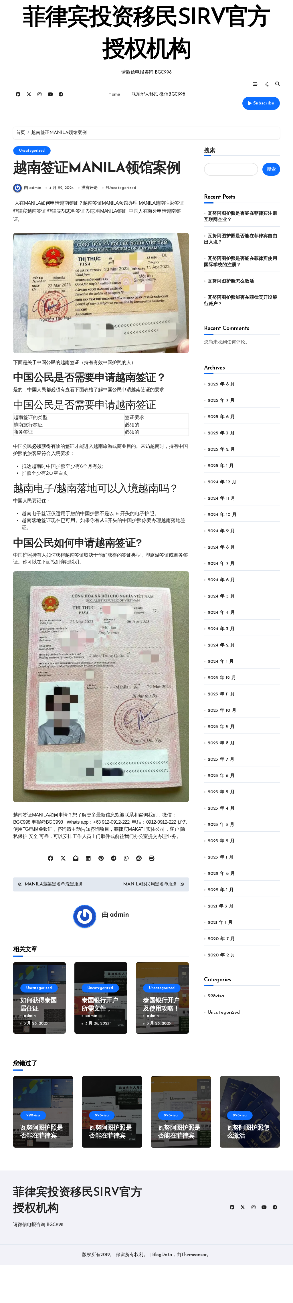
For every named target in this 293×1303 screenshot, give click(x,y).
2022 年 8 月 (221, 873)
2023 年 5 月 (221, 792)
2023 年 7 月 (221, 759)
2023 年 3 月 (221, 824)
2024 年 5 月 (221, 596)
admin (119, 915)
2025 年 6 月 (221, 417)
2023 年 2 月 (221, 841)
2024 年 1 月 (221, 661)
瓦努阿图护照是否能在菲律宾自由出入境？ (110, 1136)
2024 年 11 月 (221, 498)
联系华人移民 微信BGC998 (158, 94)
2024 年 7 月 (221, 563)
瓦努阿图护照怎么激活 (231, 281)
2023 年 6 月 (221, 776)
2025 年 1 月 (221, 466)
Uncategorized (32, 151)
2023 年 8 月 (221, 743)
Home (114, 94)
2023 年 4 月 (221, 808)
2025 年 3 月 (221, 433)
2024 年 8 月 (221, 547)
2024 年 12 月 (222, 482)
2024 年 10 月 (222, 515)
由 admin (32, 188)
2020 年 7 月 (221, 939)
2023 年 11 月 (221, 694)
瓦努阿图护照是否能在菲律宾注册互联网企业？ (41, 1136)
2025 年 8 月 (221, 384)
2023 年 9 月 (221, 727)
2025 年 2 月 (221, 449)
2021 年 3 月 (220, 906)
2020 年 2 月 (221, 955)
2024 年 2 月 (221, 645)
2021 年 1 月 (220, 922)
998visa (216, 996)
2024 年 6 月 (221, 580)
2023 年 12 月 (222, 678)
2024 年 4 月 (221, 612)
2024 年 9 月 (221, 531)
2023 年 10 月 (222, 710)
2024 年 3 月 (221, 629)
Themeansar (194, 1255)
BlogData (162, 1255)
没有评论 (90, 188)
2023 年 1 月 (220, 857)
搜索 (209, 150)
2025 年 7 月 (221, 400)
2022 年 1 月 (221, 890)
